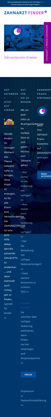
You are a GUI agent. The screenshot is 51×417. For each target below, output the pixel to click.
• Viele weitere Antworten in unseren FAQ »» (28, 282)
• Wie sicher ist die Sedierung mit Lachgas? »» (26, 186)
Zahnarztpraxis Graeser (20, 57)
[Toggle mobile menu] (45, 17)
